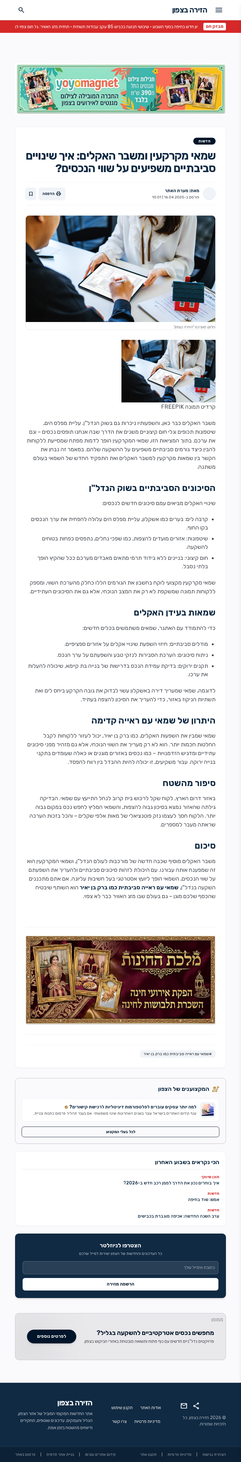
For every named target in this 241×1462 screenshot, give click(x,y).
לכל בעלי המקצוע (120, 1132)
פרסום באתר (25, 1454)
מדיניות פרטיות (147, 1421)
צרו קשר (119, 1421)
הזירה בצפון (189, 10)
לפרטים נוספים (51, 1336)
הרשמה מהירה (120, 1284)
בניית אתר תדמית (60, 1454)
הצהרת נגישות (214, 1454)
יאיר (108, 735)
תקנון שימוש (122, 1407)
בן (116, 735)
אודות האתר (150, 1407)
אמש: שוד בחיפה (203, 1199)
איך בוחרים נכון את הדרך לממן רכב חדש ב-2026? (171, 1183)
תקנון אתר (148, 1454)
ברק (124, 735)
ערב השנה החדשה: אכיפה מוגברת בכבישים (178, 1216)
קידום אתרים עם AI (100, 1454)
